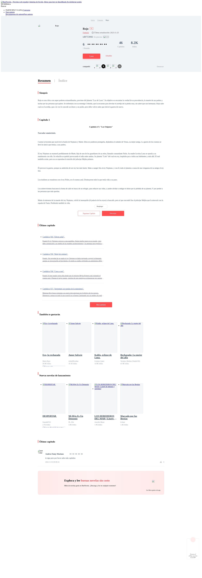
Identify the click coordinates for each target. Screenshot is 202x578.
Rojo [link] (107, 20)
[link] (93, 20)
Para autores (10, 12)
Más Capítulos (101, 305)
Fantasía (100, 20)
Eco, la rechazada (51, 355)
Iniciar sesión (77, 2)
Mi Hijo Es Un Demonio (76, 417)
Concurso (26, 10)
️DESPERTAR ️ (50, 416)
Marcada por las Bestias (128, 417)
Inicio (93, 20)
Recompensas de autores (15, 14)
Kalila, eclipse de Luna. (103, 356)
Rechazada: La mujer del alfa (131, 356)
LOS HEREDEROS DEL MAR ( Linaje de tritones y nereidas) (105, 417)
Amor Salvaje (75, 355)
